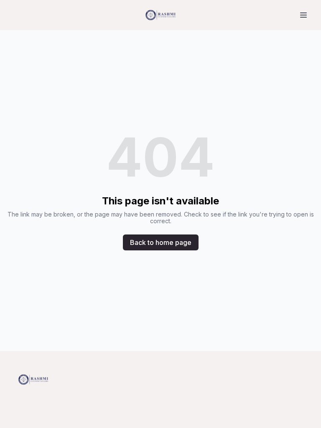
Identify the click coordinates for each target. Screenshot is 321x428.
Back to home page (160, 242)
